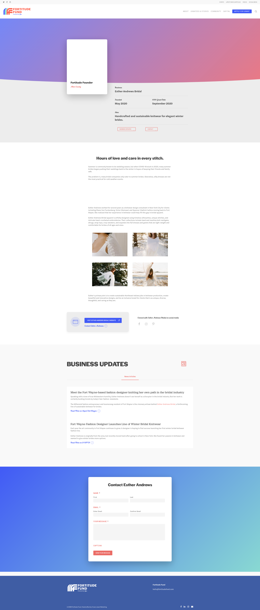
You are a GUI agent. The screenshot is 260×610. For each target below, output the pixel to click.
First (95, 497)
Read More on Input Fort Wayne (84, 411)
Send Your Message (103, 553)
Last (131, 497)
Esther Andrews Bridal (166, 404)
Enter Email (97, 511)
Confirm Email (135, 511)
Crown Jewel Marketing (99, 607)
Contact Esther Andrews (94, 326)
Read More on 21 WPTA (80, 443)
